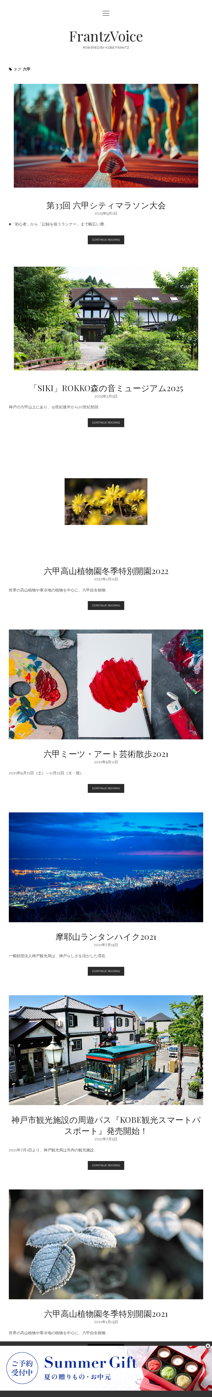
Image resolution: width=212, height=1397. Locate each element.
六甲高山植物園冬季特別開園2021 (106, 1244)
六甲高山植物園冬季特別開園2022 (106, 501)
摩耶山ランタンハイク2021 (106, 867)
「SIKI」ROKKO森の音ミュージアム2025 (106, 318)
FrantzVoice (106, 35)
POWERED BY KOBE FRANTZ (106, 48)
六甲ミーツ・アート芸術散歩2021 (106, 684)
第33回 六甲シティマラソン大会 (106, 135)
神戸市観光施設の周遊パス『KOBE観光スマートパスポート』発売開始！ (106, 1050)
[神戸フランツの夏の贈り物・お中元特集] (106, 1389)
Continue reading (107, 241)
